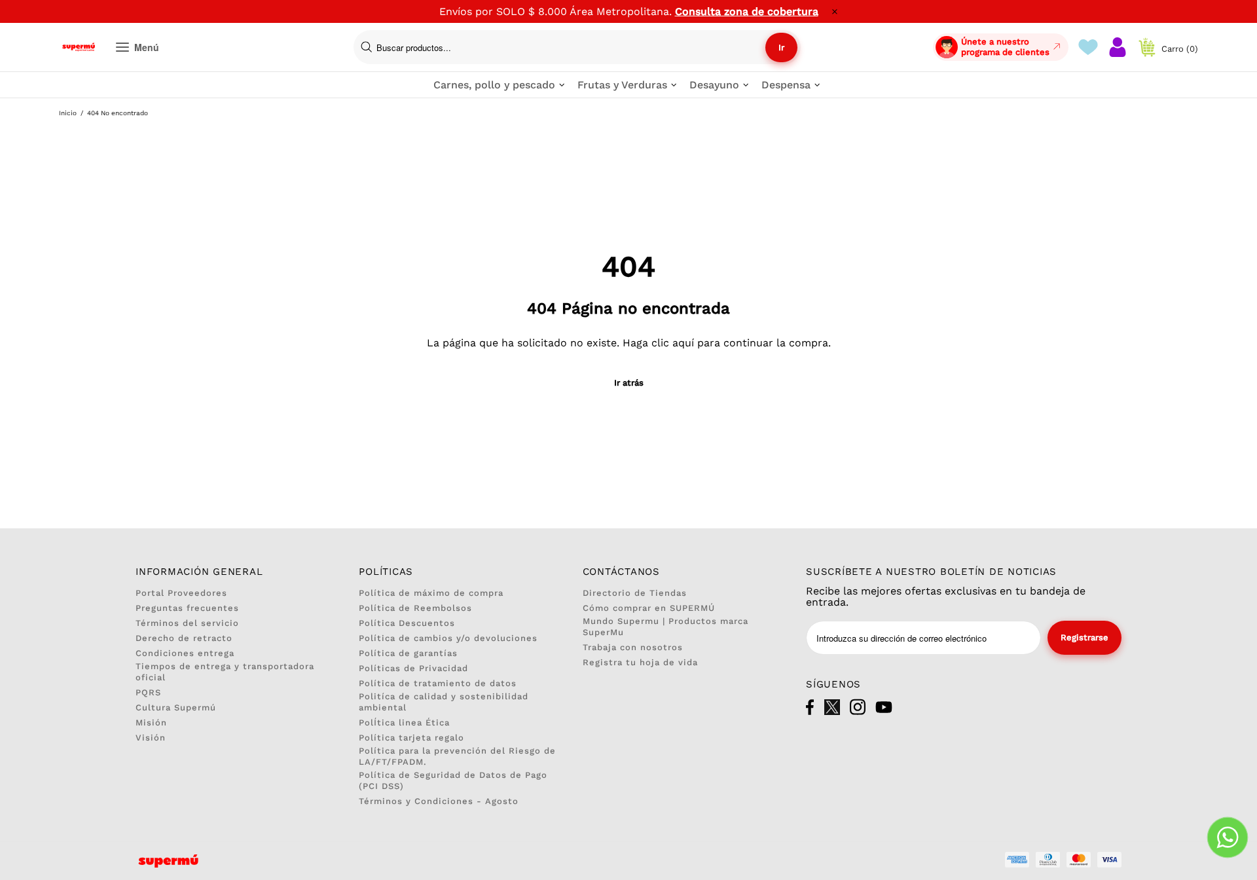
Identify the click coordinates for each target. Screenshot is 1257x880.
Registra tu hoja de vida (640, 662)
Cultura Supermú (176, 707)
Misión (151, 722)
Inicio (68, 113)
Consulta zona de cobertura (746, 11)
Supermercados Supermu (78, 47)
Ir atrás (629, 383)
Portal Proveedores (181, 593)
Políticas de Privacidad (413, 668)
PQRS (148, 692)
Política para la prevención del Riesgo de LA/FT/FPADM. (457, 756)
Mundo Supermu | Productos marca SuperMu (665, 626)
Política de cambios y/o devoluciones (448, 638)
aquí (683, 342)
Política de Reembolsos (415, 608)
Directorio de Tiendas (635, 593)
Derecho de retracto (184, 638)
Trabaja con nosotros (633, 647)
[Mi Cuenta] (1117, 47)
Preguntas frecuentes (187, 608)
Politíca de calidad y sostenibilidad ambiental (443, 701)
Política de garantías (408, 653)
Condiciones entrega (185, 653)
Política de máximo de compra (431, 593)
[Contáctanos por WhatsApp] (1227, 837)
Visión (151, 737)
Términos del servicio (187, 623)
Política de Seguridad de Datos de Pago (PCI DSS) (453, 780)
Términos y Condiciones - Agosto (439, 801)
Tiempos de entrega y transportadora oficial (225, 671)
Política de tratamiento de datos (438, 683)
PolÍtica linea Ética (404, 722)
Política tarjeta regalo (411, 737)
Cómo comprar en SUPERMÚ (649, 608)
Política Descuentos (407, 623)
